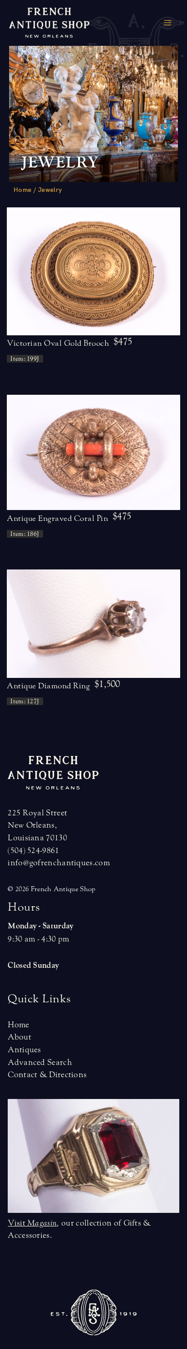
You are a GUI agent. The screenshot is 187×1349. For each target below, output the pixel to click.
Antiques (24, 1050)
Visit (32, 1223)
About (19, 1037)
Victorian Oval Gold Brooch (58, 343)
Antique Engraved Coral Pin (57, 518)
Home (22, 190)
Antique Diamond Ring (48, 686)
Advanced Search (40, 1062)
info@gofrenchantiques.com (59, 863)
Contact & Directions (47, 1074)
